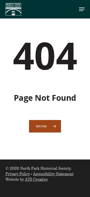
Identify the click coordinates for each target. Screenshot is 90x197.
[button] (81, 9)
